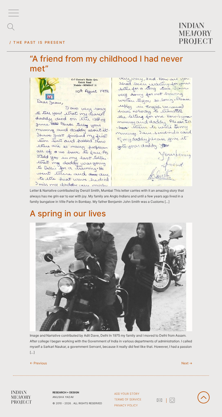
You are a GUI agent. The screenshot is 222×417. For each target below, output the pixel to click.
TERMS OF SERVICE (127, 399)
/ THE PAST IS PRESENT (37, 42)
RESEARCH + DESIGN (66, 392)
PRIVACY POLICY (126, 405)
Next (186, 363)
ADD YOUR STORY (126, 394)
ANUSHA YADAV (63, 397)
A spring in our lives (68, 213)
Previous (38, 363)
